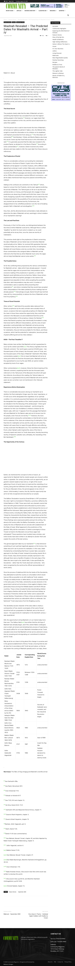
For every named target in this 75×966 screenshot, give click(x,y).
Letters (54, 51)
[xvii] (18, 368)
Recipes (54, 62)
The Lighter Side (57, 71)
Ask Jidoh (55, 26)
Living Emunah (57, 53)
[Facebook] (5, 40)
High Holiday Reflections (59, 42)
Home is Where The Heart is (61, 44)
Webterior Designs (8, 964)
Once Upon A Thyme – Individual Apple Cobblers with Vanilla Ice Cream (38, 916)
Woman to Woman (58, 73)
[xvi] (19, 356)
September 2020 (20, 22)
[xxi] (22, 622)
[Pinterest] (14, 40)
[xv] (25, 346)
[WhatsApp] (18, 40)
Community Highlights (59, 28)
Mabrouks (55, 55)
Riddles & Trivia (57, 64)
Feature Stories (12, 19)
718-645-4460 (61, 941)
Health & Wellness (58, 39)
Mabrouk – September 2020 (12, 914)
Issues (13, 22)
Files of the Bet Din (58, 37)
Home (5, 19)
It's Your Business (57, 48)
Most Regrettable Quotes (60, 58)
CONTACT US (56, 934)
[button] (68, 15)
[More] (22, 40)
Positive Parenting (57, 60)
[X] (10, 40)
